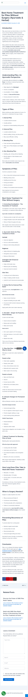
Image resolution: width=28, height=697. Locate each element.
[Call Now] (25, 348)
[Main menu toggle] (25, 2)
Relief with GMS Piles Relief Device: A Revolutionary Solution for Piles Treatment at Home (13, 613)
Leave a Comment (7, 602)
